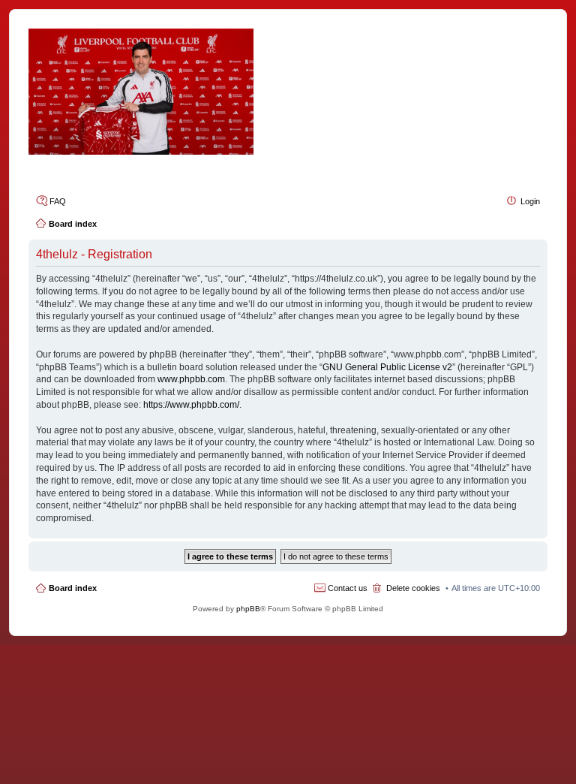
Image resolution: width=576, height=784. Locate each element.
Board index (73, 588)
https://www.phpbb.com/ (191, 405)
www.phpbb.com (191, 379)
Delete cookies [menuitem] (413, 588)
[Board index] (288, 92)
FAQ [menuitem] (58, 201)
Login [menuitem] (530, 201)
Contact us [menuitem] (348, 588)
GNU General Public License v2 (387, 367)
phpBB (248, 609)
